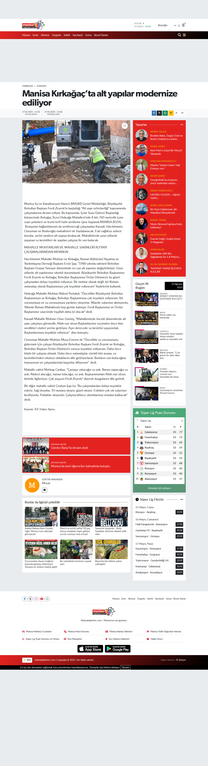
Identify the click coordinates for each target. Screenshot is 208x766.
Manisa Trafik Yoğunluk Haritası (165, 631)
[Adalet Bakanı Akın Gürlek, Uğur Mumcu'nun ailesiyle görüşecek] (41, 516)
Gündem (41, 86)
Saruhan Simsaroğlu (163, 161)
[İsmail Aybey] (142, 150)
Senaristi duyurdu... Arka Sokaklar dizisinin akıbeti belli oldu (110, 531)
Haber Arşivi (157, 639)
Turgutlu (56, 35)
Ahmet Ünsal (158, 220)
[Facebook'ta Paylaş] (154, 113)
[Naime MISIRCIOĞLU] (142, 194)
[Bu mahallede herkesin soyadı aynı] (76, 549)
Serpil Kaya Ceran (161, 205)
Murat (46, 483)
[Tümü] (181, 124)
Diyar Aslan (157, 250)
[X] (30, 598)
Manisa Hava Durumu (78, 631)
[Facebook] (24, 598)
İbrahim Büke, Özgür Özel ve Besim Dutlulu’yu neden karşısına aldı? (166, 137)
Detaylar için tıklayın (159, 488)
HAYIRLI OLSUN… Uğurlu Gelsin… (165, 196)
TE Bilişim (181, 660)
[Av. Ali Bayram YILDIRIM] (142, 268)
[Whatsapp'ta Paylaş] (165, 113)
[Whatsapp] (47, 598)
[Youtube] (41, 598)
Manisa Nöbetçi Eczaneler (39, 631)
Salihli (67, 35)
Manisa (26, 35)
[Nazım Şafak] (142, 179)
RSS (28, 660)
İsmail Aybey (157, 146)
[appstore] (90, 648)
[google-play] (117, 648)
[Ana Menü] (184, 35)
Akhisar (45, 35)
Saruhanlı (78, 35)
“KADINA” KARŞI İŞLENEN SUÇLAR (165, 270)
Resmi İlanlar (101, 35)
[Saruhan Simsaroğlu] (142, 164)
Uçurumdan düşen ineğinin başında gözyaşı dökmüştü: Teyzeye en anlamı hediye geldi (41, 564)
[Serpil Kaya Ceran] (142, 209)
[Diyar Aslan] (142, 253)
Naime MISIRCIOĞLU (161, 191)
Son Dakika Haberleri (119, 639)
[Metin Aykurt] (142, 238)
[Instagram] (36, 598)
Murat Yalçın (158, 132)
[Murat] (32, 485)
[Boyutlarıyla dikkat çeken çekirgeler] (111, 549)
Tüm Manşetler (74, 639)
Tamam (125, 667)
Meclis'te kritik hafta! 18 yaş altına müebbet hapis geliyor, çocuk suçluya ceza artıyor (75, 531)
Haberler (27, 86)
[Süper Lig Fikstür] (181, 499)
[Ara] (180, 35)
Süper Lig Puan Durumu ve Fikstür (42, 639)
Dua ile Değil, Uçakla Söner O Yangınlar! (165, 240)
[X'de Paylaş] (159, 113)
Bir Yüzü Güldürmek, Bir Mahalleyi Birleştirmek (163, 211)
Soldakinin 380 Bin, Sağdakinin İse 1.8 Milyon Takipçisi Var (164, 255)
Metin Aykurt (158, 235)
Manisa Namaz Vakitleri (120, 631)
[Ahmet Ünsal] (142, 223)
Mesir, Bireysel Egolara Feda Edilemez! (166, 226)
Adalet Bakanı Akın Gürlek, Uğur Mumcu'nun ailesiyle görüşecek (39, 531)
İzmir (35, 35)
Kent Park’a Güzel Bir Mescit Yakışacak (166, 152)
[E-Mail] (44, 490)
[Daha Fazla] (171, 113)
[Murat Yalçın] (142, 135)
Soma (88, 35)
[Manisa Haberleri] (33, 25)
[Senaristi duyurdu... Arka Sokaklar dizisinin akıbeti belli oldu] (111, 516)
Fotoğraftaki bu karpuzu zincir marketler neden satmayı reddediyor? (163, 182)
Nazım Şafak (157, 176)
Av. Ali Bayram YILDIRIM (164, 264)
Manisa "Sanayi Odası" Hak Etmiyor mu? (165, 167)
